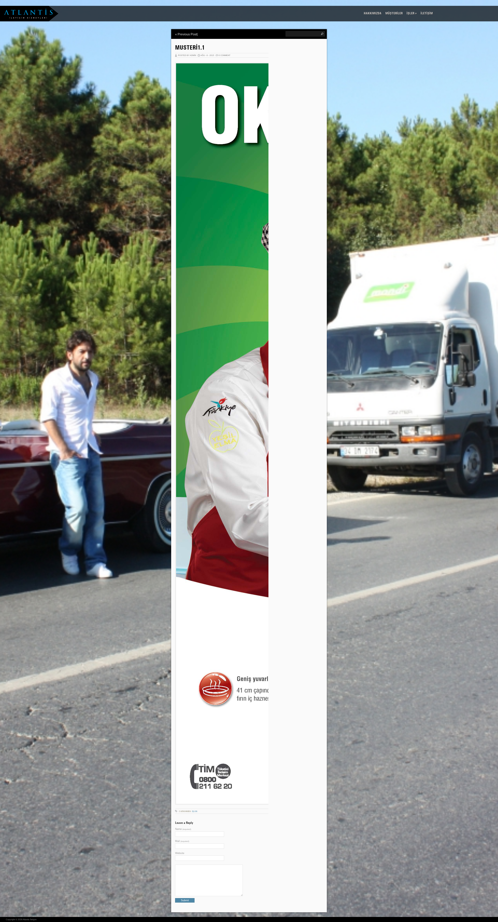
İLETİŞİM (427, 13)
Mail (182, 841)
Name (183, 829)
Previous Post (187, 34)
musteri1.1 (190, 47)
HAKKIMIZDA (372, 13)
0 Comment (224, 55)
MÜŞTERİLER (394, 13)
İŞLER (412, 13)
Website (179, 853)
